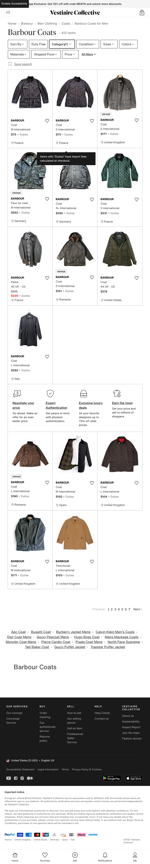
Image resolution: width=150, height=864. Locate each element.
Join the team (131, 733)
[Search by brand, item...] (8, 12)
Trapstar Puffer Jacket (107, 647)
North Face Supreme (124, 642)
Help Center (102, 713)
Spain (65, 839)
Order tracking (45, 715)
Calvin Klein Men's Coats (115, 632)
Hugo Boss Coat (86, 637)
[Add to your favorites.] (47, 120)
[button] (142, 12)
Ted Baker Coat (37, 647)
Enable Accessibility (14, 4)
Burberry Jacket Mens (73, 632)
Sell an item (74, 728)
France (8, 839)
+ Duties (22, 134)
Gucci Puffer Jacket (69, 647)
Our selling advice (74, 721)
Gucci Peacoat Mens (53, 637)
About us (128, 716)
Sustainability (130, 722)
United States (40, 839)
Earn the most (122, 403)
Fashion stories (131, 739)
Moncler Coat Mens (21, 642)
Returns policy (45, 739)
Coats (66, 23)
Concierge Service (13, 721)
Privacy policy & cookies (87, 769)
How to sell (74, 713)
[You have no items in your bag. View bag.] (142, 12)
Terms (65, 769)
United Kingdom (22, 839)
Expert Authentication (56, 405)
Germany (54, 839)
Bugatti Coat (41, 632)
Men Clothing (47, 23)
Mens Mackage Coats (121, 637)
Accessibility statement (20, 769)
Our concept (14, 713)
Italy (73, 839)
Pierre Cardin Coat (55, 642)
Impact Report (131, 727)
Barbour (27, 23)
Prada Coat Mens (89, 642)
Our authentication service (49, 727)
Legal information (48, 769)
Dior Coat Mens (19, 637)
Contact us (102, 719)
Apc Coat (18, 632)
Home (12, 23)
